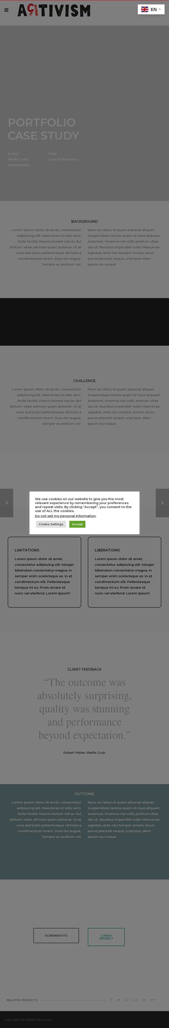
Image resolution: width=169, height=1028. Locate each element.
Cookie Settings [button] (51, 524)
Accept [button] (77, 524)
